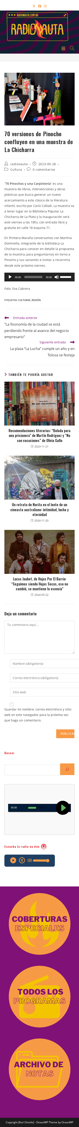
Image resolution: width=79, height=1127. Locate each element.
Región (36, 300)
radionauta (19, 164)
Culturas (24, 300)
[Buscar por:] (71, 48)
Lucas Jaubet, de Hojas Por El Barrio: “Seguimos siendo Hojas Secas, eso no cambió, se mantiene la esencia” (39, 583)
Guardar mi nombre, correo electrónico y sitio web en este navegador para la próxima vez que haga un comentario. (37, 714)
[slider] (66, 277)
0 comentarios (44, 169)
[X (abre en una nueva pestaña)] (34, 6)
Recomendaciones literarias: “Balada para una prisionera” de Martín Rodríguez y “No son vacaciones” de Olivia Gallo (39, 435)
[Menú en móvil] (64, 48)
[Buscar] (67, 769)
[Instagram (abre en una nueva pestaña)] (45, 6)
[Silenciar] (56, 277)
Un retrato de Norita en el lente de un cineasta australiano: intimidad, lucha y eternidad (39, 509)
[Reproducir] (10, 277)
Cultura (16, 169)
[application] (39, 277)
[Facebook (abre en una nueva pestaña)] (40, 6)
